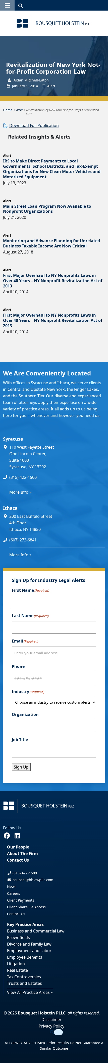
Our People (18, 847)
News (11, 886)
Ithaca (10, 508)
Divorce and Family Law (29, 944)
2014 (34, 85)
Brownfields (18, 937)
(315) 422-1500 (23, 477)
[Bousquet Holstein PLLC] (54, 23)
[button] (7, 5)
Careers (13, 893)
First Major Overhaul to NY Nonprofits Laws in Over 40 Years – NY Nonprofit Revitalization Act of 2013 (52, 281)
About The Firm (22, 853)
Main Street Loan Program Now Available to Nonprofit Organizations (47, 208)
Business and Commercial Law (36, 931)
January (18, 85)
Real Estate (17, 970)
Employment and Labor (29, 950)
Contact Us (18, 860)
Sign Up (21, 767)
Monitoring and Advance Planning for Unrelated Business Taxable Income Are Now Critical (51, 243)
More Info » (20, 492)
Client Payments (20, 900)
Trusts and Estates (24, 983)
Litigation (16, 963)
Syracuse (13, 439)
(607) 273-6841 (23, 540)
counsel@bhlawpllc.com (32, 879)
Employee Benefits (24, 957)
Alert (51, 85)
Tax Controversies (24, 977)
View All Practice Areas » (30, 992)
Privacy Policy (51, 1026)
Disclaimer (51, 1019)
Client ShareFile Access (26, 907)
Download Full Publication (34, 125)
